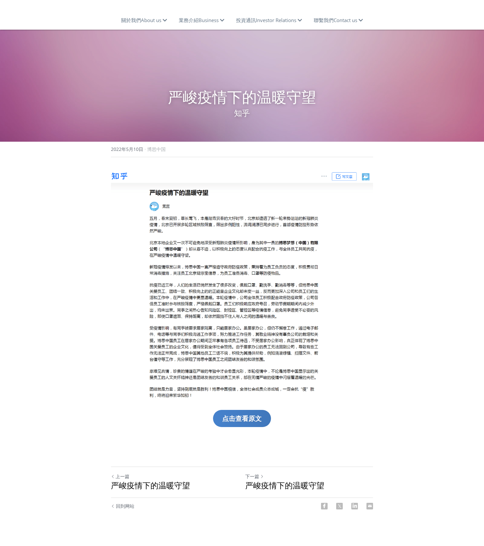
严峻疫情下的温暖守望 (150, 485)
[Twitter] (339, 506)
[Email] (369, 506)
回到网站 (125, 506)
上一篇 (122, 476)
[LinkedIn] (354, 506)
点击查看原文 (242, 418)
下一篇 (252, 476)
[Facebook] (324, 506)
